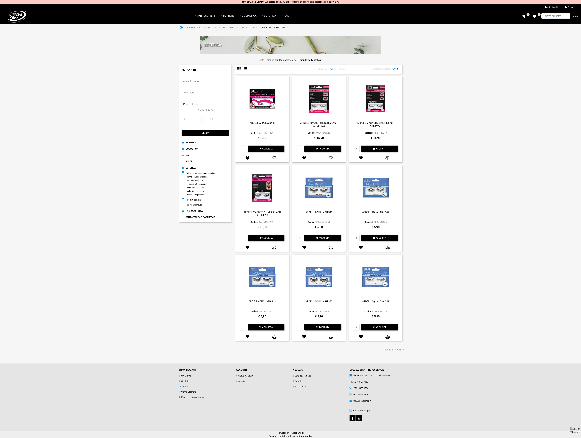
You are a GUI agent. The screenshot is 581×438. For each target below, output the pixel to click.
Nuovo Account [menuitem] (245, 376)
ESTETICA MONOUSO (194, 205)
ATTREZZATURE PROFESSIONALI (197, 195)
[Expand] (183, 143)
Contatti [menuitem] (185, 381)
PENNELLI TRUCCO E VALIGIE (197, 177)
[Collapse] (183, 168)
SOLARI (189, 161)
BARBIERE (191, 142)
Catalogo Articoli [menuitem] (303, 376)
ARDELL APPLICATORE (262, 122)
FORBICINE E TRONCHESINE (196, 184)
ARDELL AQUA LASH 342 (318, 301)
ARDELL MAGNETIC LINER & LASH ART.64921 (375, 124)
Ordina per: (323, 69)
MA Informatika (304, 436)
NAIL (188, 155)
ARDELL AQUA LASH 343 (262, 301)
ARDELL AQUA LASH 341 (375, 301)
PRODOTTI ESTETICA (194, 200)
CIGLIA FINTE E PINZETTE (273, 27)
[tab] (240, 69)
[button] (574, 16)
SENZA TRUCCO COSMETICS (200, 217)
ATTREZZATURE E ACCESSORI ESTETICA (238, 27)
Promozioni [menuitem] (300, 386)
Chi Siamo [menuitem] (186, 376)
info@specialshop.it (362, 401)
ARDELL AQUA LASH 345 (318, 212)
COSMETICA (192, 149)
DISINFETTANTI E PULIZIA (195, 187)
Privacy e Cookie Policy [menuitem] (192, 397)
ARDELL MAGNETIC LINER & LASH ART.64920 (262, 214)
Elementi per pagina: (381, 69)
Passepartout (297, 432)
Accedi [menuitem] (570, 7)
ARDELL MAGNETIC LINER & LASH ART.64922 (319, 124)
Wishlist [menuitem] (242, 381)
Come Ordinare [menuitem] (188, 391)
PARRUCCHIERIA (194, 211)
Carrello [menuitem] (298, 381)
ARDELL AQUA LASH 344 (375, 212)
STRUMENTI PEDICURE (195, 180)
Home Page (181, 27)
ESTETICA (211, 27)
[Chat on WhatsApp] (575, 430)
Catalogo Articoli (195, 27)
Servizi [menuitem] (184, 386)
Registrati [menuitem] (553, 7)
